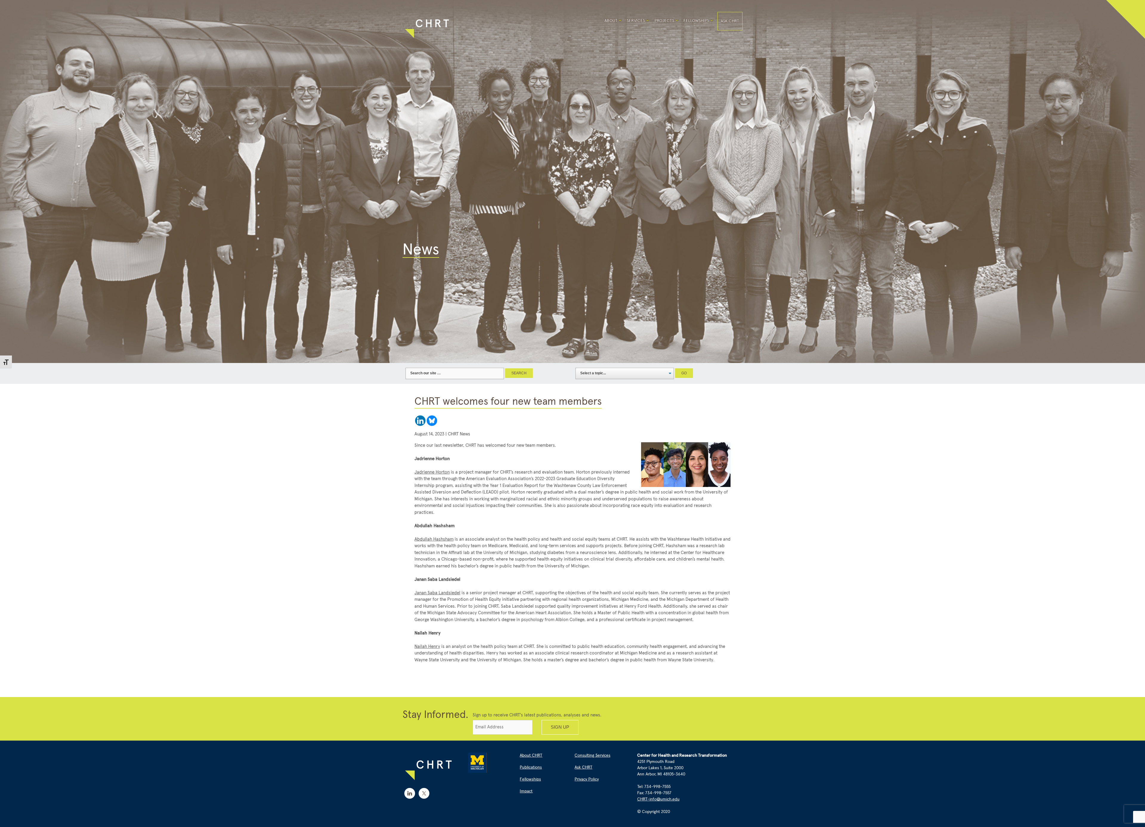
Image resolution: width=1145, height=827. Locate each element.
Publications (531, 767)
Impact (526, 791)
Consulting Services (592, 755)
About (611, 21)
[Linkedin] (420, 420)
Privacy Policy (587, 779)
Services (636, 21)
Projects (664, 21)
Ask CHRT (730, 21)
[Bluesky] (432, 420)
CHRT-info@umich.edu (658, 799)
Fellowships (696, 21)
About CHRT (531, 755)
